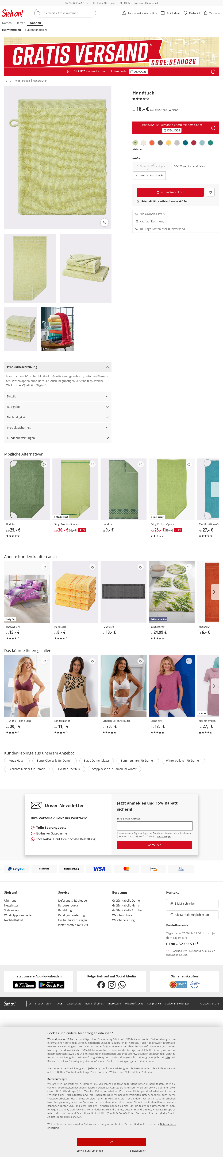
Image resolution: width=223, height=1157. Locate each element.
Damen (7, 23)
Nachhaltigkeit (16, 417)
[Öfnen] (213, 71)
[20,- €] (27, 686)
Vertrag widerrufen (40, 1003)
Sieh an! (10, 892)
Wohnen (35, 23)
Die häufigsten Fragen (72, 920)
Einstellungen (138, 1150)
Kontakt (172, 892)
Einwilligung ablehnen (90, 1150)
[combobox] (72, 13)
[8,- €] (75, 592)
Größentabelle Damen (126, 900)
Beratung (119, 892)
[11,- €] (75, 686)
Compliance (154, 1003)
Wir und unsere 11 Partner (63, 1039)
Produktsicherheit (19, 428)
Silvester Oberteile (69, 769)
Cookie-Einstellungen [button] (177, 1003)
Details (11, 396)
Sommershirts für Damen (138, 761)
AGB (59, 1003)
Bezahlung (65, 910)
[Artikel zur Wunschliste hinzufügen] (210, 192)
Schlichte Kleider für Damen (27, 769)
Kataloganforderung (71, 915)
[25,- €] (27, 489)
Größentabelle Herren (126, 905)
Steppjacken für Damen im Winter (114, 769)
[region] (111, 1092)
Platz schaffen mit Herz (73, 925)
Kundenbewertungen (21, 438)
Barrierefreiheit (94, 1003)
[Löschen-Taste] (92, 13)
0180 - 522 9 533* (182, 943)
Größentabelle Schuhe (127, 910)
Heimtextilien (11, 30)
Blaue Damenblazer (96, 761)
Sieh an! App (12, 910)
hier (168, 1057)
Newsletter (11, 905)
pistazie (137, 149)
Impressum (114, 1003)
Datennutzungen (161, 1039)
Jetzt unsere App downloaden (39, 976)
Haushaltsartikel (36, 30)
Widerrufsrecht (134, 1003)
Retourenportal (68, 905)
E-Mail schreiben (183, 905)
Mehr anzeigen (164, 836)
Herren (20, 23)
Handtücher (40, 80)
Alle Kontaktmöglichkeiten (192, 915)
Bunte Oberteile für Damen (54, 761)
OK (111, 1141)
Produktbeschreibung (22, 367)
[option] (135, 143)
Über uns (10, 900)
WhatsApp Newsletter (18, 915)
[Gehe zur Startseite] (12, 13)
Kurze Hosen (17, 761)
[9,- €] (124, 489)
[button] (5, 80)
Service (64, 892)
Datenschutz (74, 1003)
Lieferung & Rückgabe (72, 900)
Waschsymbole (122, 915)
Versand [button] (173, 110)
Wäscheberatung (123, 920)
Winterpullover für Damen (183, 761)
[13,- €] (124, 592)
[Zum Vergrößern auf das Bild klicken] (104, 222)
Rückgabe (13, 407)
